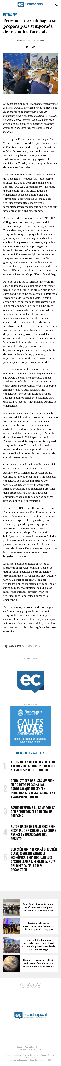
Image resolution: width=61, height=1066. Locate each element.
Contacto (40, 1047)
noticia (37, 646)
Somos (19, 1047)
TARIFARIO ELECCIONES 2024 (31, 1049)
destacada (27, 646)
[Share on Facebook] (20, 47)
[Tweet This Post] (27, 47)
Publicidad (29, 1047)
